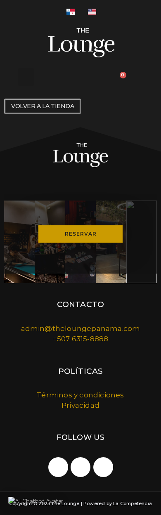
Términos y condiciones (80, 395)
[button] (26, 77)
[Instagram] (58, 467)
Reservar (81, 234)
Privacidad (80, 405)
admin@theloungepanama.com (80, 328)
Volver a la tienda (42, 106)
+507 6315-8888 (81, 339)
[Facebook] (103, 467)
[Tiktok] (80, 467)
